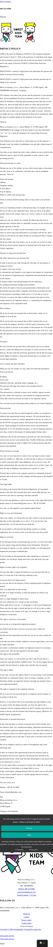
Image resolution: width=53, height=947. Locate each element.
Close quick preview (7, 936)
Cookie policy (19, 850)
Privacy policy (33, 850)
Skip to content (5, 1)
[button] (26, 16)
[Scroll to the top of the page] (0, 933)
